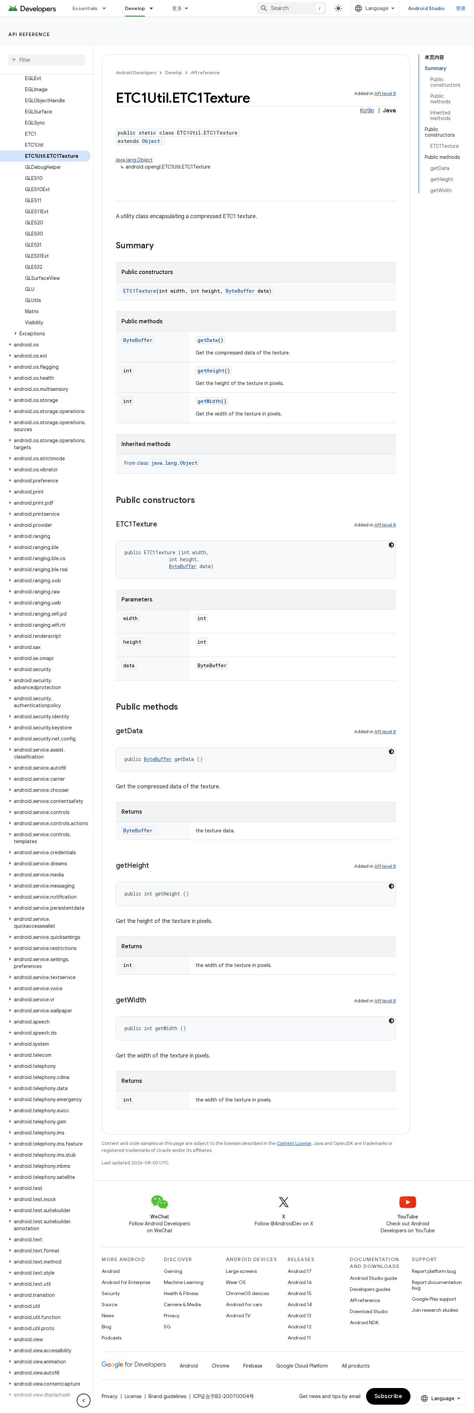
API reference (29, 34)
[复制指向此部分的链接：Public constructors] (202, 501)
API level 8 (385, 93)
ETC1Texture (139, 291)
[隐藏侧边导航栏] (84, 1400)
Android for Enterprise (126, 1282)
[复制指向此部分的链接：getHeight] (156, 866)
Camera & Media (182, 1304)
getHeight (211, 370)
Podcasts (111, 1338)
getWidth (209, 401)
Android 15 (300, 1293)
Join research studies (435, 1310)
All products (356, 1366)
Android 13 (299, 1315)
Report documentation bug (437, 1285)
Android (111, 1271)
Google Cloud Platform (302, 1366)
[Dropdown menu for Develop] (154, 8)
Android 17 (300, 1271)
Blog (106, 1327)
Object (151, 141)
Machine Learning (183, 1282)
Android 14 (300, 1304)
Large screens (241, 1271)
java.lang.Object (134, 160)
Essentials (85, 8)
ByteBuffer (240, 291)
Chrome (220, 1366)
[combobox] (292, 8)
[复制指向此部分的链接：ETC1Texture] (164, 525)
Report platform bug (434, 1271)
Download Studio (369, 1311)
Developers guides (370, 1289)
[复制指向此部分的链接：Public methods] (185, 707)
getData (207, 340)
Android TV (238, 1315)
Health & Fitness (181, 1293)
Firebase (252, 1366)
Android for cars (244, 1304)
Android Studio (426, 8)
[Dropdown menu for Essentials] (107, 8)
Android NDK (364, 1322)
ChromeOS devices (247, 1293)
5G (167, 1327)
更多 (177, 8)
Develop (135, 8)
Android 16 (300, 1282)
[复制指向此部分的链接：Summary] (161, 246)
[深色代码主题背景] (391, 545)
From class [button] (160, 463)
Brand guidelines (167, 1396)
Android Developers (136, 73)
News (108, 1315)
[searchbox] (46, 60)
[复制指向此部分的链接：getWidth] (153, 1000)
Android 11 (299, 1338)
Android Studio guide (373, 1278)
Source (109, 1304)
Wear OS (236, 1282)
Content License (294, 1143)
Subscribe (388, 1396)
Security (111, 1293)
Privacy (171, 1315)
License (133, 1396)
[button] (45, 333)
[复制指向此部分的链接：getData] (149, 731)
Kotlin (367, 110)
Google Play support (434, 1299)
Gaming (173, 1271)
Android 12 (300, 1327)
